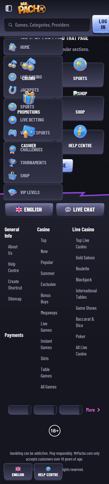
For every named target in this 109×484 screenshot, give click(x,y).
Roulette (82, 269)
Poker (80, 336)
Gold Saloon (85, 258)
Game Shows (86, 308)
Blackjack (84, 280)
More (90, 410)
